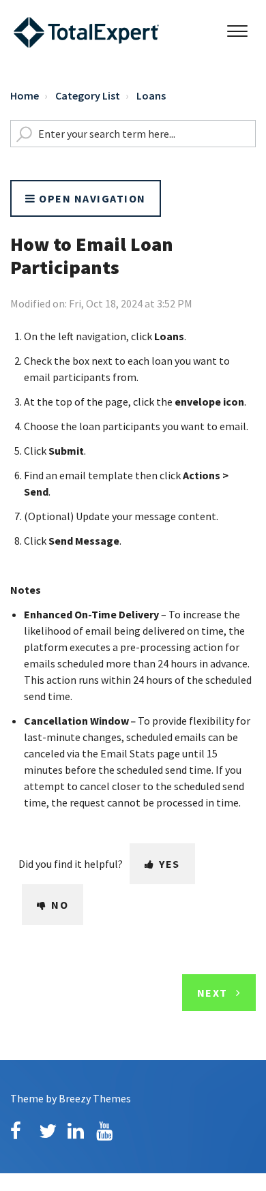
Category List (87, 95)
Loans (151, 95)
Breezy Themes (95, 1098)
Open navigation (91, 198)
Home (24, 95)
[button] (237, 28)
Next (212, 992)
